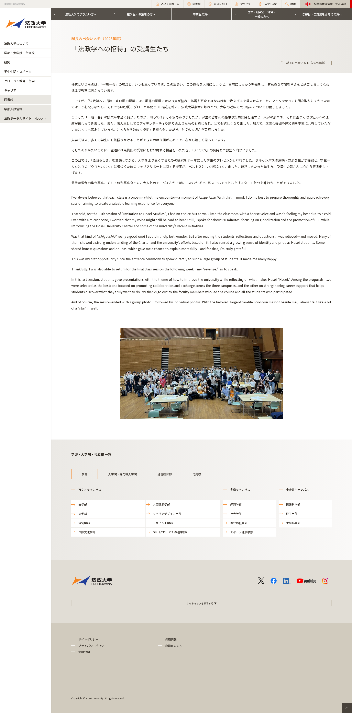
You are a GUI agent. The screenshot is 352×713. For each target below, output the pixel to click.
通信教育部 (164, 474)
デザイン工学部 (163, 523)
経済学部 (236, 504)
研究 (7, 62)
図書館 (8, 99)
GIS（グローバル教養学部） (171, 532)
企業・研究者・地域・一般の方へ (262, 14)
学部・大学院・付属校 (19, 53)
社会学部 (236, 514)
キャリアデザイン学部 (167, 514)
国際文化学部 (87, 532)
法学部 (82, 504)
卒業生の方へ (201, 14)
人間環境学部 (161, 504)
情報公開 (84, 652)
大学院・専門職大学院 (122, 474)
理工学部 (291, 514)
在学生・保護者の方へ (141, 14)
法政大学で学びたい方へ (81, 14)
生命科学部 (293, 523)
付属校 (196, 474)
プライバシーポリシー (92, 646)
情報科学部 (293, 504)
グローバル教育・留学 (19, 81)
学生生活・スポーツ (18, 71)
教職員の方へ (173, 646)
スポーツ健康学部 (241, 532)
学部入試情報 (13, 109)
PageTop (347, 708)
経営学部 (84, 523)
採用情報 (171, 639)
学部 (84, 474)
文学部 (82, 514)
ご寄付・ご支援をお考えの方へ (322, 14)
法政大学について (16, 43)
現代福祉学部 (238, 523)
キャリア (10, 90)
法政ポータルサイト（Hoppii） (25, 118)
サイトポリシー (88, 639)
